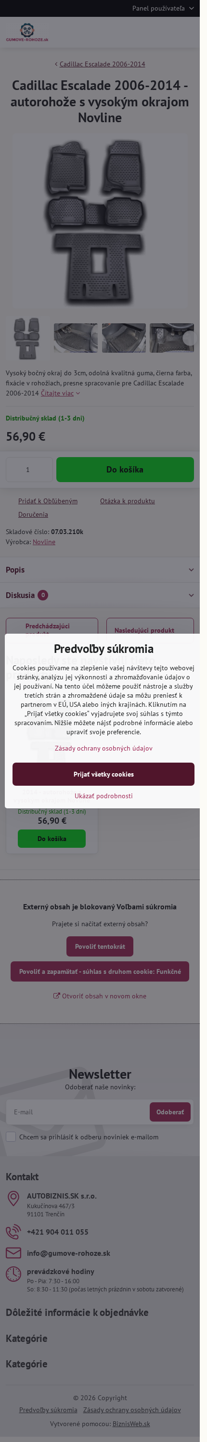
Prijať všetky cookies (104, 774)
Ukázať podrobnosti (104, 795)
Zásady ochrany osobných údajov (104, 748)
